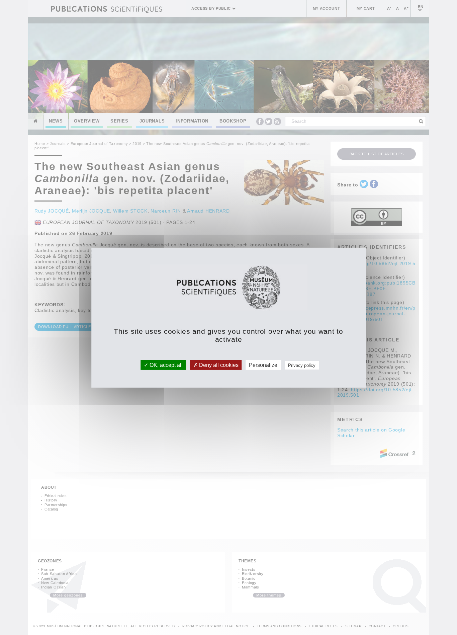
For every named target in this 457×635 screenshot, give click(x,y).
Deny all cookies (218, 365)
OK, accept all (165, 365)
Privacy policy (301, 365)
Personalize (263, 365)
